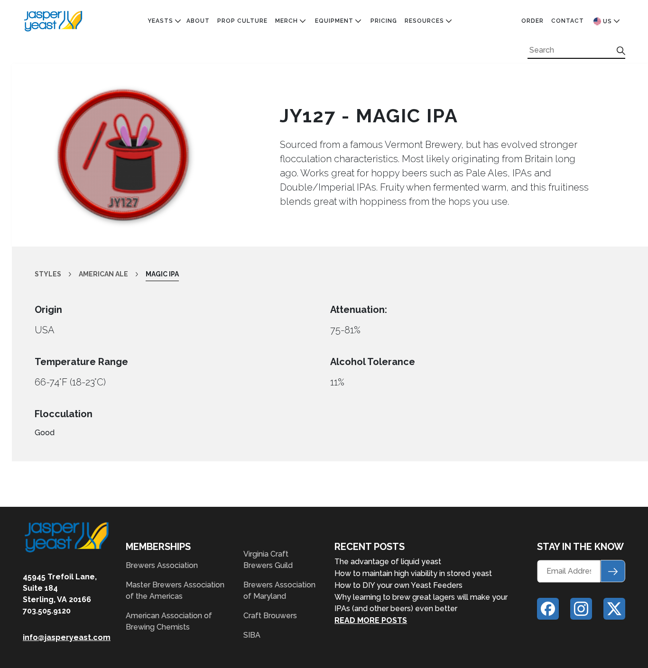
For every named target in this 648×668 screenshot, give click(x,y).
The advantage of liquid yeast (387, 561)
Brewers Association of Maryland (279, 590)
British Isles (171, 95)
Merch (286, 21)
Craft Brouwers (270, 615)
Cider (157, 106)
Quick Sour (168, 194)
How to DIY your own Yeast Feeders (398, 585)
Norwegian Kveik (178, 172)
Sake (156, 204)
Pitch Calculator (438, 63)
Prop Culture (242, 21)
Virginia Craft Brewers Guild (268, 559)
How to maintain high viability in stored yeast (413, 573)
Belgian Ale (168, 74)
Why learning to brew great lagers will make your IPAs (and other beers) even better (421, 603)
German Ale (168, 128)
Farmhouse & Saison (184, 117)
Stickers (291, 74)
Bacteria (164, 63)
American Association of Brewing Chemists (169, 621)
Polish (160, 183)
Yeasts (160, 21)
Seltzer (162, 215)
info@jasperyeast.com (67, 637)
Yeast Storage (342, 63)
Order (532, 21)
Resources (424, 21)
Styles (48, 274)
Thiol (158, 237)
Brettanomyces (176, 85)
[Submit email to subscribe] (613, 571)
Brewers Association (162, 565)
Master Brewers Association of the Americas (175, 590)
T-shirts (291, 85)
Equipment (334, 21)
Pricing (383, 21)
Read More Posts (370, 620)
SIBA (251, 635)
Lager (158, 161)
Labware (330, 52)
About (198, 21)
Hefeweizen (168, 150)
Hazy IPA (162, 139)
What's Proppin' (434, 52)
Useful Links (428, 74)
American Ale (171, 52)
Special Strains (176, 226)
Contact (567, 21)
